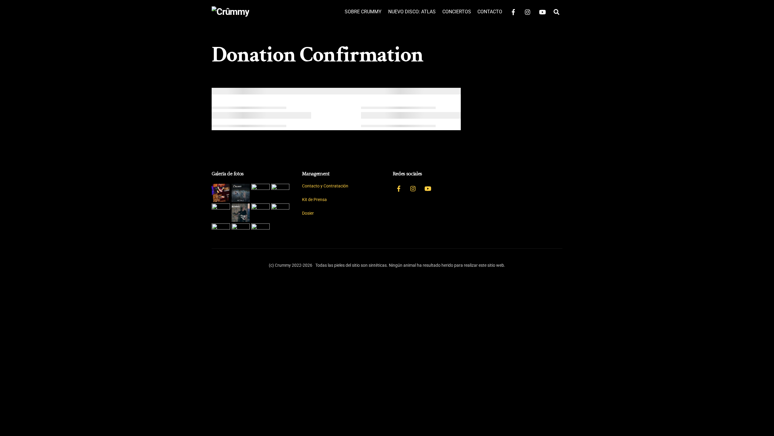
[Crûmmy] (230, 11)
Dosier (308, 213)
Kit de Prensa (314, 199)
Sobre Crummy (363, 12)
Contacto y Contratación (325, 186)
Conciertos (456, 12)
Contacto (489, 12)
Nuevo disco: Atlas (412, 12)
